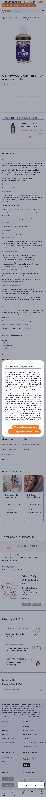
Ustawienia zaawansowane (25, 427)
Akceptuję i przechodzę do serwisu (24, 431)
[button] (42, 782)
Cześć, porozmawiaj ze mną (31, 785)
